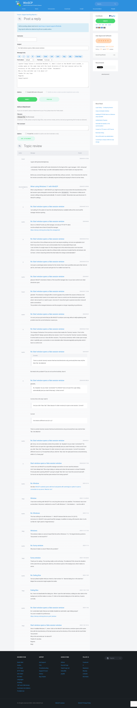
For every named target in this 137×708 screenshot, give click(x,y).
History (41, 674)
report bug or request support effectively (49, 26)
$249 (109, 24)
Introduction (51, 9)
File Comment (21, 124)
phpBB (63, 674)
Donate (105, 21)
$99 (106, 24)
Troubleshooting (43, 668)
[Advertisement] (105, 87)
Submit (27, 99)
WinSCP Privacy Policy (84, 703)
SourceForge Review (101, 55)
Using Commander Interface (102, 111)
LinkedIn (85, 674)
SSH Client (20, 674)
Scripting (19, 682)
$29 (100, 24)
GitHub (63, 662)
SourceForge (64, 665)
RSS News (85, 676)
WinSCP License (59, 703)
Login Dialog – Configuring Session (104, 107)
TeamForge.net (65, 668)
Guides (19, 665)
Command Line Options (23, 688)
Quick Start (20, 662)
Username (20, 36)
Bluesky (85, 671)
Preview (49, 99)
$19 (97, 24)
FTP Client (20, 668)
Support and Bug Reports (29, 14)
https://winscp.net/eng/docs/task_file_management (45, 230)
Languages (20, 679)
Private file (43, 134)
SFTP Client (20, 671)
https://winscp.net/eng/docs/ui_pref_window (43, 616)
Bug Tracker (42, 676)
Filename (19, 114)
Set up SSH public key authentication (104, 136)
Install (81, 9)
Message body (21, 53)
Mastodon (86, 668)
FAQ (40, 665)
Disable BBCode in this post (35, 92)
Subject (19, 44)
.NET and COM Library (23, 685)
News (36, 9)
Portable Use (20, 691)
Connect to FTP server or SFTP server (105, 129)
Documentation (97, 9)
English (112, 658)
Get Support (42, 662)
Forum (113, 9)
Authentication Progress (101, 120)
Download (67, 9)
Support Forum (43, 671)
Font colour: (20, 60)
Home (23, 9)
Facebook (85, 662)
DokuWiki (63, 671)
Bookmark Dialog (100, 132)
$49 (103, 24)
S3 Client (19, 676)
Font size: (40, 60)
